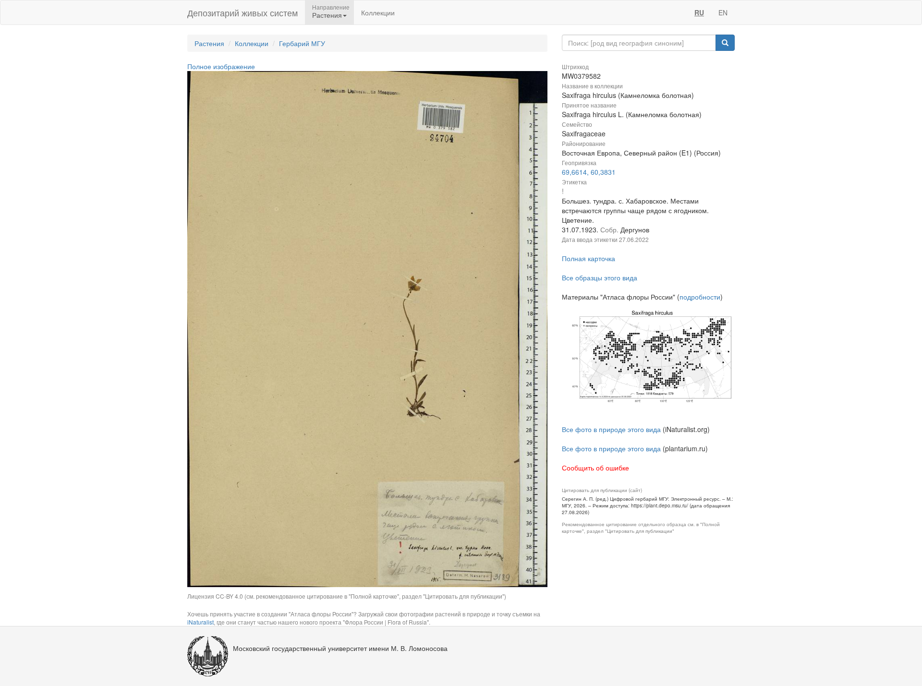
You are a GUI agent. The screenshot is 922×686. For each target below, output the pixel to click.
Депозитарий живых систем (242, 12)
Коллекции (378, 12)
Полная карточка (588, 258)
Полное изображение (221, 66)
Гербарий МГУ (302, 43)
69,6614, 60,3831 (589, 172)
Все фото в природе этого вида (611, 429)
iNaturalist (200, 622)
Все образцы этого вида (599, 277)
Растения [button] (327, 15)
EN (723, 12)
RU (699, 12)
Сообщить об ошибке (595, 467)
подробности (699, 296)
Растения (209, 43)
